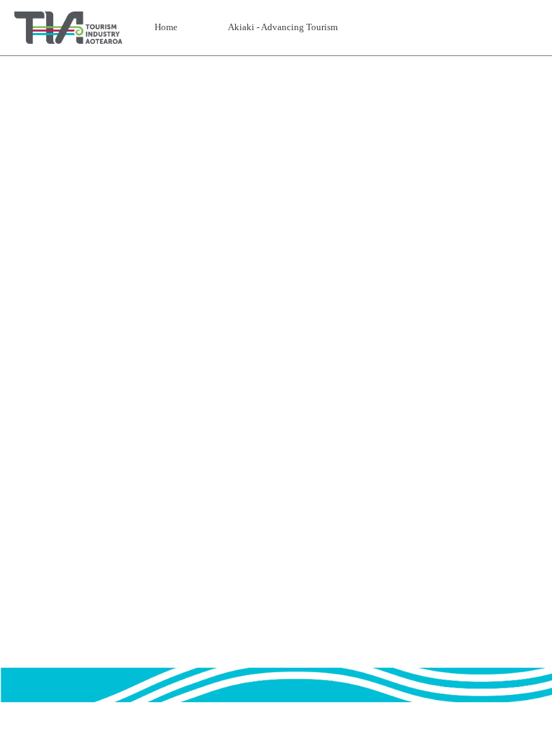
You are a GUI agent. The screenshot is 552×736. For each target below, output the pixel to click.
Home (166, 27)
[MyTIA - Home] (68, 28)
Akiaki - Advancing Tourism (283, 27)
